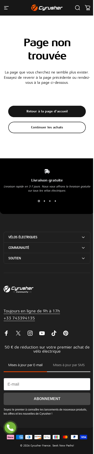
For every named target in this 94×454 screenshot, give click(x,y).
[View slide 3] (49, 201)
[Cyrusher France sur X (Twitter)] (18, 338)
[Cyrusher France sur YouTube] (42, 338)
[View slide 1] (39, 201)
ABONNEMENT (45, 404)
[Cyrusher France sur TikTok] (54, 338)
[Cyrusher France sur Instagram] (30, 338)
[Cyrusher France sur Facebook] (6, 338)
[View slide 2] (44, 201)
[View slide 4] (55, 201)
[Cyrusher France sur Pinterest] (65, 338)
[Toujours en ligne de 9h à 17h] (10, 427)
